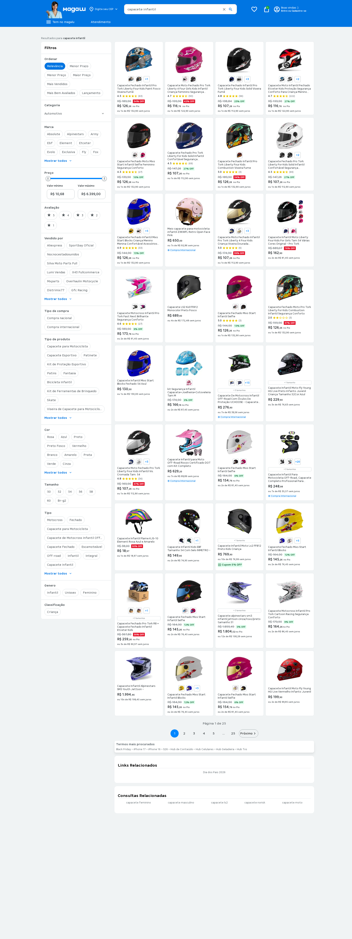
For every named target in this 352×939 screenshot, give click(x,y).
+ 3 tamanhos (239, 390)
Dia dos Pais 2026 (214, 772)
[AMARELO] (181, 688)
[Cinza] (290, 79)
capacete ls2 (219, 802)
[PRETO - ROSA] (143, 307)
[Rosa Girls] (294, 231)
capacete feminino (138, 802)
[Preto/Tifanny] (189, 541)
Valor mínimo (55, 185)
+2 (297, 79)
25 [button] (233, 733)
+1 (146, 79)
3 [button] (194, 733)
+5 (146, 231)
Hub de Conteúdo (181, 749)
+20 (297, 461)
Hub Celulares (204, 749)
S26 (165, 749)
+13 (247, 382)
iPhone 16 (154, 749)
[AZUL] (282, 541)
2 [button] (184, 733)
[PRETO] (243, 307)
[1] (232, 383)
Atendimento (101, 22)
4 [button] (204, 733)
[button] (224, 9)
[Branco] (131, 79)
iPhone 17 (140, 749)
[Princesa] (189, 383)
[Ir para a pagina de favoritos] (254, 9)
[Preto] (193, 79)
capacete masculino (181, 802)
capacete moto (292, 802)
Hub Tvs (242, 749)
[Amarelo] (131, 231)
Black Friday (123, 749)
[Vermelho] (239, 155)
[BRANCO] (236, 307)
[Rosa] (143, 155)
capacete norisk (254, 802)
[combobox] (180, 9)
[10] (290, 462)
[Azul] (232, 79)
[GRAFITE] (135, 307)
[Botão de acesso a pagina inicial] (65, 9)
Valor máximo (86, 185)
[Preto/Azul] (181, 541)
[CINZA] (131, 611)
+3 (247, 79)
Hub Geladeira (225, 749)
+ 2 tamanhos (239, 611)
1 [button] (174, 733)
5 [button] (213, 733)
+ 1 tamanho (289, 383)
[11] (239, 383)
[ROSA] (243, 462)
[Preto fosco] (139, 79)
